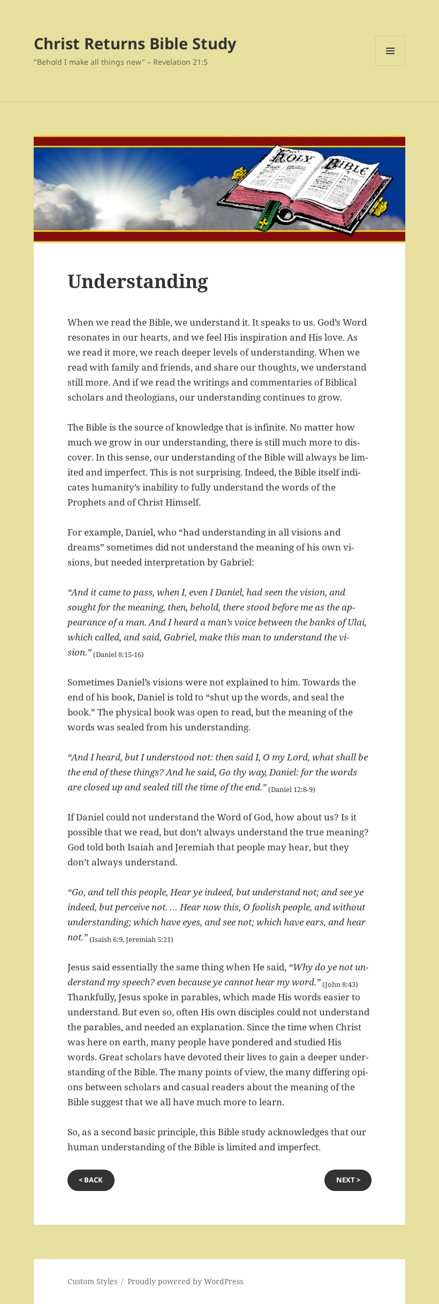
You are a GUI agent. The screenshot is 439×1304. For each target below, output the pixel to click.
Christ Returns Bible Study (135, 43)
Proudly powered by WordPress (185, 1281)
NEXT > (348, 1180)
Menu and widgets (390, 65)
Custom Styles (92, 1281)
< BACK (91, 1180)
